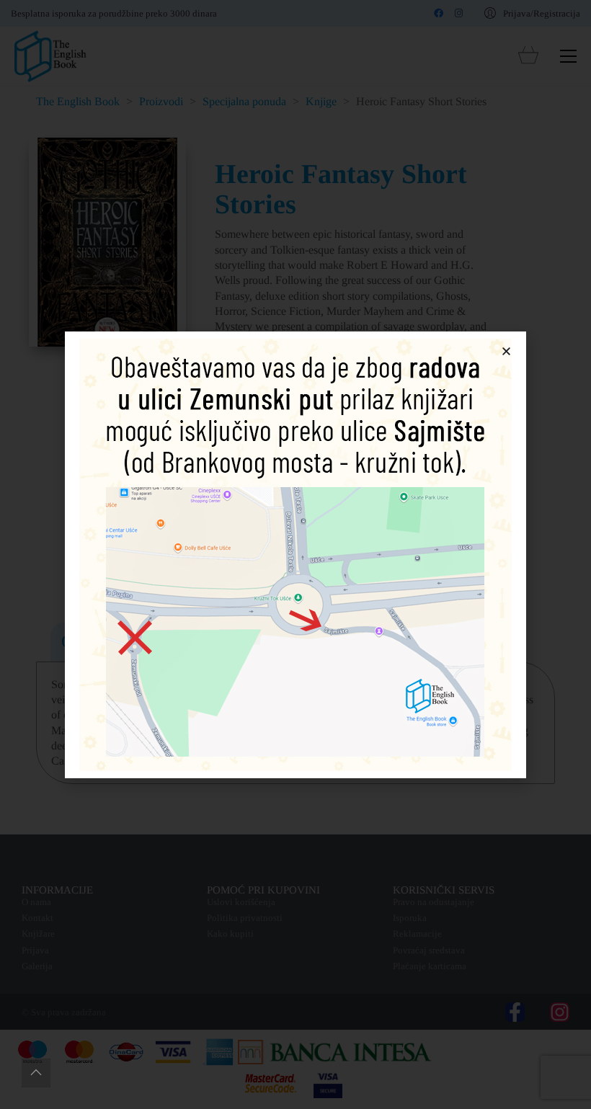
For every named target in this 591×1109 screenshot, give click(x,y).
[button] (506, 351)
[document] (295, 554)
